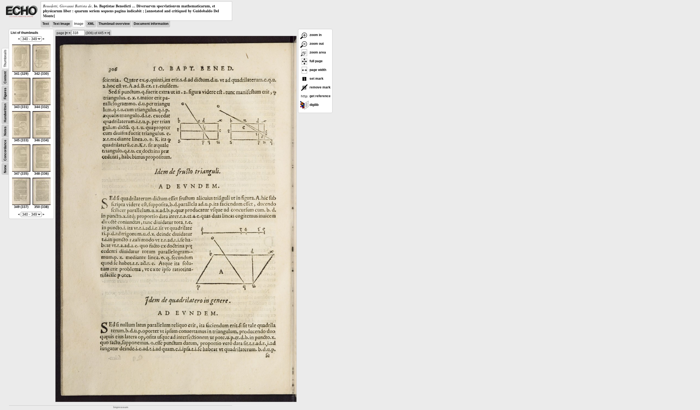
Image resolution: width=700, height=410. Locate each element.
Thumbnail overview (114, 24)
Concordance (5, 150)
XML (91, 24)
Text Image (61, 24)
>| (108, 33)
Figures (5, 93)
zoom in (315, 35)
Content (5, 77)
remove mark (320, 87)
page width (317, 70)
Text (45, 24)
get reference (320, 96)
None (5, 169)
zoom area (317, 52)
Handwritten (5, 112)
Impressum (120, 407)
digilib (314, 105)
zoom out (316, 44)
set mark (316, 79)
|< (66, 33)
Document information (151, 24)
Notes (5, 131)
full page (316, 61)
